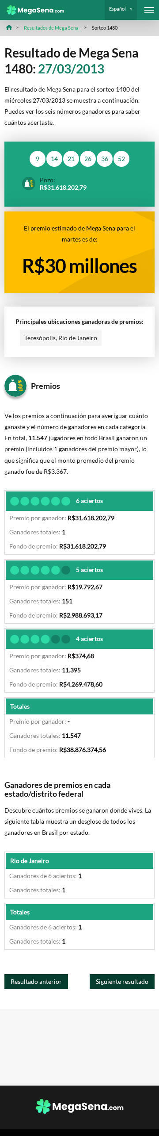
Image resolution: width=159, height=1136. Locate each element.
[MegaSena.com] (32, 10)
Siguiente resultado (122, 981)
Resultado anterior (36, 981)
